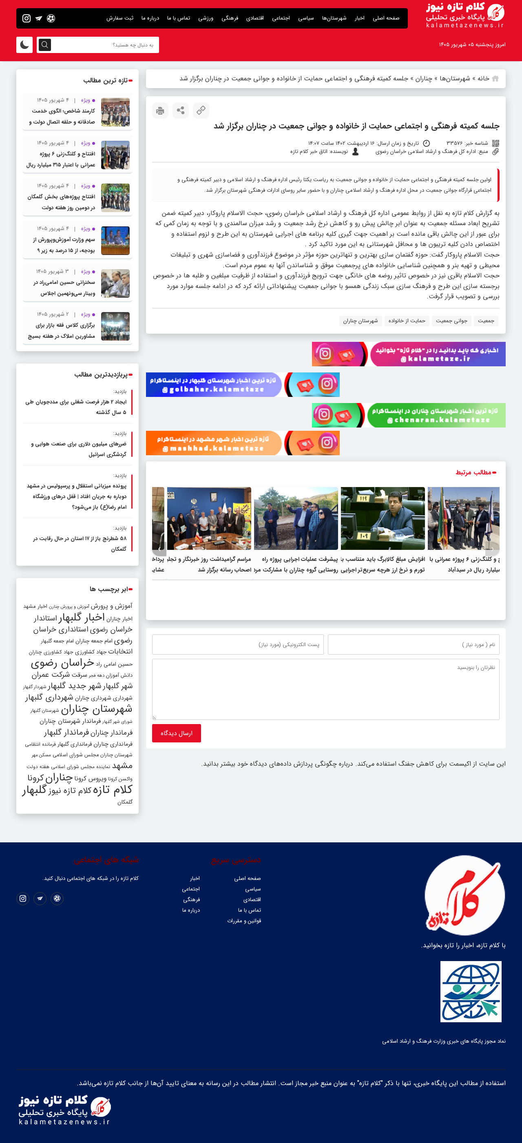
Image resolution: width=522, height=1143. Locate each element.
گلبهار (34, 790)
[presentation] (492, 549)
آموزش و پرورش (112, 606)
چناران (424, 78)
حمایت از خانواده (407, 321)
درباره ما (150, 18)
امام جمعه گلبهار (57, 641)
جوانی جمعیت (451, 321)
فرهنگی (229, 18)
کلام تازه (113, 789)
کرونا (35, 778)
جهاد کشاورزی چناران (51, 652)
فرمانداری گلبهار (75, 744)
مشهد (122, 766)
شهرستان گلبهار (45, 710)
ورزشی (205, 18)
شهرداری (123, 697)
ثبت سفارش (119, 18)
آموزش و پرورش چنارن (69, 606)
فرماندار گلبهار (66, 732)
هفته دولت (38, 767)
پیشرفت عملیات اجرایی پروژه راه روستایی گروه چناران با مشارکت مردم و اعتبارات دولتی (291, 570)
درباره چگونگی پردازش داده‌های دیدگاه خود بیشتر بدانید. (277, 764)
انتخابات (120, 651)
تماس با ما (178, 18)
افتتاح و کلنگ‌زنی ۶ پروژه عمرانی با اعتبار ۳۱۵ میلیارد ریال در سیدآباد (60, 165)
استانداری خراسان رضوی (83, 635)
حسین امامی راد (114, 664)
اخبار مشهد (35, 606)
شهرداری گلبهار (49, 697)
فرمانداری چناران (113, 744)
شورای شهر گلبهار (117, 721)
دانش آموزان (119, 675)
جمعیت (486, 321)
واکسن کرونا (120, 779)
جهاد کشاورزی (90, 652)
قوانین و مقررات (244, 921)
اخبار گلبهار (82, 617)
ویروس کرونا (90, 778)
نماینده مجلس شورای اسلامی (80, 767)
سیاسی (306, 18)
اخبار (360, 18)
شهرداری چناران (93, 697)
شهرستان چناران (360, 321)
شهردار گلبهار (34, 687)
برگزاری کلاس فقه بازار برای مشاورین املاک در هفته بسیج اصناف (61, 336)
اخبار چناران (119, 619)
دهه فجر (96, 675)
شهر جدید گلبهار (75, 686)
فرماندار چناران (112, 732)
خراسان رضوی (62, 662)
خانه (483, 78)
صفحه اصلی (386, 18)
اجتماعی (281, 18)
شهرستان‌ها (334, 18)
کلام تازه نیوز (70, 790)
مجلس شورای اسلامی (76, 755)
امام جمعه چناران (94, 641)
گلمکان (125, 802)
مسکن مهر (41, 755)
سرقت (79, 675)
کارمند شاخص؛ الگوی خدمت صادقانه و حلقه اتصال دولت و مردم (62, 122)
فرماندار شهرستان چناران (70, 721)
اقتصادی (255, 18)
